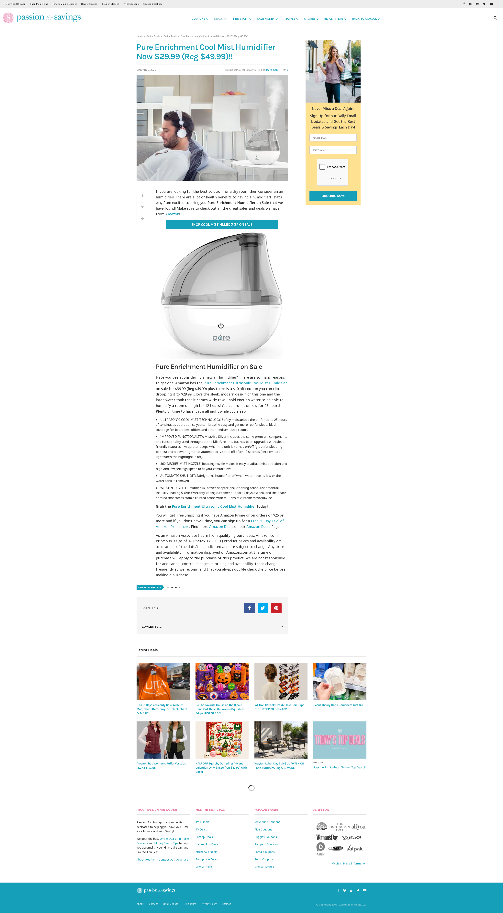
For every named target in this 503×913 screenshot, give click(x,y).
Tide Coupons (263, 829)
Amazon (172, 214)
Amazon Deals (221, 526)
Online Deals (153, 36)
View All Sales (204, 867)
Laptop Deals (204, 837)
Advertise (182, 859)
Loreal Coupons (264, 852)
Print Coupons (131, 3)
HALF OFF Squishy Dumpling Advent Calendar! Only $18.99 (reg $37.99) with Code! (221, 768)
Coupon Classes (110, 3)
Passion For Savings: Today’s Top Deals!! (339, 767)
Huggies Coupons (265, 837)
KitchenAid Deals (206, 852)
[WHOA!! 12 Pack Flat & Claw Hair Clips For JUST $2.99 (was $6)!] (280, 681)
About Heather (146, 859)
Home (140, 36)
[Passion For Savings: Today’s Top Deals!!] (339, 740)
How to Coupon (89, 3)
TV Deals (201, 829)
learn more (272, 70)
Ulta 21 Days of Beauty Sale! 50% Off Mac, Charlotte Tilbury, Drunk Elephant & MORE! (162, 709)
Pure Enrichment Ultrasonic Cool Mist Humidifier (245, 383)
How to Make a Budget (64, 3)
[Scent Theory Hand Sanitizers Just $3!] (339, 681)
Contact (153, 904)
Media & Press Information (348, 863)
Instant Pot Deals (207, 844)
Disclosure (190, 904)
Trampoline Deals (207, 859)
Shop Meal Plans (39, 3)
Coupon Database (152, 3)
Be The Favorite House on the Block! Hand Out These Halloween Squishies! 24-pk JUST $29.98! (220, 709)
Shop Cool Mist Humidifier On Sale (222, 224)
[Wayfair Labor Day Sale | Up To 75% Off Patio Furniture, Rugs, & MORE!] (280, 740)
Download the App (16, 3)
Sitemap (226, 904)
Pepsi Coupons (264, 859)
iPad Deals (202, 822)
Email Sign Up (170, 904)
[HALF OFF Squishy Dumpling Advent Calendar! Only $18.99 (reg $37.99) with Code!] (222, 740)
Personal (319, 762)
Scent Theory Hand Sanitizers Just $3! (338, 705)
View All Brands (264, 867)
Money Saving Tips (166, 843)
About (140, 904)
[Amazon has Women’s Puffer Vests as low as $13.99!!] (163, 740)
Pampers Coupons (266, 844)
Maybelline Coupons (267, 822)
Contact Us (166, 859)
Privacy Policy (209, 904)
